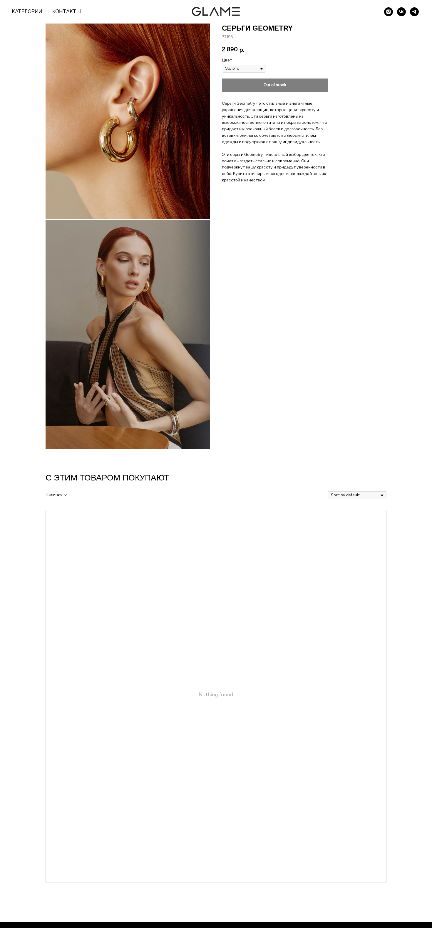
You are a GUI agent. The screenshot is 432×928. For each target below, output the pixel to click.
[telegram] (414, 11)
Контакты (66, 12)
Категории (27, 12)
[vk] (401, 11)
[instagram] (388, 11)
